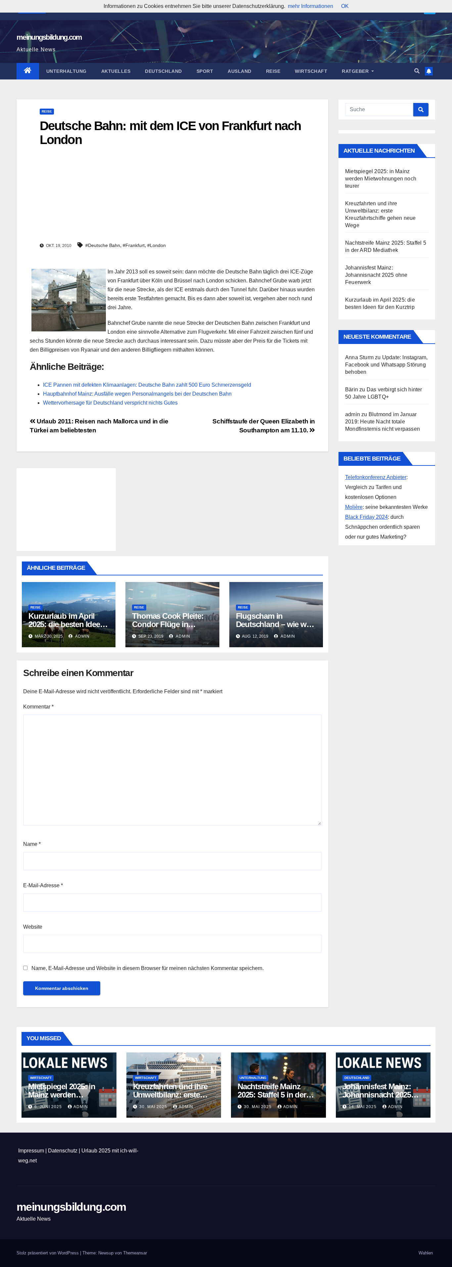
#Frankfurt (134, 245)
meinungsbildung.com (49, 37)
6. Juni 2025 (48, 1106)
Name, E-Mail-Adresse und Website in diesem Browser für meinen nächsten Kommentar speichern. (147, 968)
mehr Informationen (310, 6)
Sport (205, 71)
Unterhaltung (66, 71)
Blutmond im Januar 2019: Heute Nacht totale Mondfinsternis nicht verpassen (382, 422)
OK (345, 6)
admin (82, 636)
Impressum (31, 1150)
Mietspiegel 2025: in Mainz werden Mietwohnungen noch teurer (380, 179)
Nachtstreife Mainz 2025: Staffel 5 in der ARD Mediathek (272, 1094)
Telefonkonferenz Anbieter (375, 477)
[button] (417, 71)
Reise (273, 71)
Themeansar (135, 1252)
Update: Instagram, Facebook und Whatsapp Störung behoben (386, 365)
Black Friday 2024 (366, 517)
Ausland (239, 71)
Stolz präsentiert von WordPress (48, 1252)
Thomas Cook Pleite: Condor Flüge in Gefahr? (167, 624)
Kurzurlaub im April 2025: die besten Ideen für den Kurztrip (66, 624)
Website (32, 927)
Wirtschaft (311, 71)
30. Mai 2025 (153, 1106)
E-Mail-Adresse (43, 885)
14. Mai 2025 (363, 1106)
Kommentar (38, 706)
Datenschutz (62, 1150)
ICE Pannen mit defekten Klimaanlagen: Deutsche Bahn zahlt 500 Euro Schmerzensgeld (147, 385)
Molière (354, 507)
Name (32, 844)
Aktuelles (116, 71)
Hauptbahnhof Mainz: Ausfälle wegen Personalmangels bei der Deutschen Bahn (137, 394)
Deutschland (163, 71)
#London (156, 245)
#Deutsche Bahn (102, 245)
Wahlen (426, 1252)
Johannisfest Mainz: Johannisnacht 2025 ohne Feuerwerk (376, 275)
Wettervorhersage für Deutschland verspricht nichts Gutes (110, 403)
